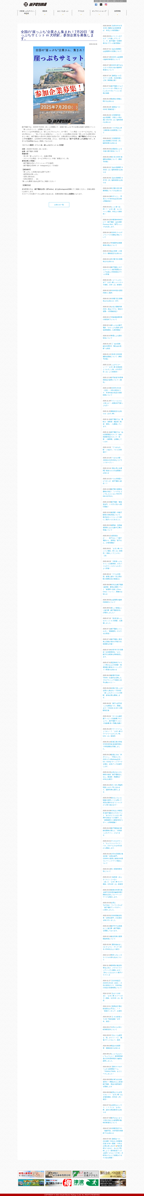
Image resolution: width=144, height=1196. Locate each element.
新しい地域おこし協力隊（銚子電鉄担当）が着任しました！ (112, 610)
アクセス (81, 11)
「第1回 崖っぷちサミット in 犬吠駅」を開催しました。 (112, 620)
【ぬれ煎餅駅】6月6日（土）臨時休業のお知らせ (113, 169)
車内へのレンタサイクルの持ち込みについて (112, 957)
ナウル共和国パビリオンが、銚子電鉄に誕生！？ (112, 481)
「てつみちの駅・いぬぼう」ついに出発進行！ (112, 449)
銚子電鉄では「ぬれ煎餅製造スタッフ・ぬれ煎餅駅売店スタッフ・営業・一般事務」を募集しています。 (113, 436)
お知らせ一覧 (59, 205)
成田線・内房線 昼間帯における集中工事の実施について (112, 527)
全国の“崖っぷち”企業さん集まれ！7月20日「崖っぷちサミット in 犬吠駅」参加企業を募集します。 (113, 692)
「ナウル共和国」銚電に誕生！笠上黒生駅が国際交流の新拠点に (112, 576)
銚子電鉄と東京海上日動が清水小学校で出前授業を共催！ (112, 641)
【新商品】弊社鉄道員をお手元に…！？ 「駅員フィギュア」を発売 (112, 1008)
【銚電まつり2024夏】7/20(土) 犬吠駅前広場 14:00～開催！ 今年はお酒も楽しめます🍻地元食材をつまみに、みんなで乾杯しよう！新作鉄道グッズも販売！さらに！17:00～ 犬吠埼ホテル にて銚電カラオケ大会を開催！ (113, 1148)
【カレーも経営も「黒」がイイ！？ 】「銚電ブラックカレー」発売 (112, 1037)
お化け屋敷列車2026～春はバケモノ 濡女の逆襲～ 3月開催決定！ (113, 309)
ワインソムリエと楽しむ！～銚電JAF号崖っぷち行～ (113, 403)
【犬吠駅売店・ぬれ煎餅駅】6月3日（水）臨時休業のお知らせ (112, 140)
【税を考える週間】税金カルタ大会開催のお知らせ (112, 470)
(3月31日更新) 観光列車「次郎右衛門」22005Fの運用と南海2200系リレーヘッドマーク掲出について (113, 858)
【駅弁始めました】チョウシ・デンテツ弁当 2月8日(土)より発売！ (112, 947)
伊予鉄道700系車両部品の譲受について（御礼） (113, 380)
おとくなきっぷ (62, 11)
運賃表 (44, 11)
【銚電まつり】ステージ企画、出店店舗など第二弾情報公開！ (112, 78)
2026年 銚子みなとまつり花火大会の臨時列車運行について (113, 67)
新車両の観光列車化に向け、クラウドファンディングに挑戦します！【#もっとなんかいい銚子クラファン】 (113, 970)
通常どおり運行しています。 (115, 1)
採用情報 (117, 11)
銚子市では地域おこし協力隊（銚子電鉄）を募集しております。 (112, 928)
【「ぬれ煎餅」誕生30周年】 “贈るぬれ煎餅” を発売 (112, 346)
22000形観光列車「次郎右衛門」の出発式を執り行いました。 (112, 918)
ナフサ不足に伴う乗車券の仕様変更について (112, 130)
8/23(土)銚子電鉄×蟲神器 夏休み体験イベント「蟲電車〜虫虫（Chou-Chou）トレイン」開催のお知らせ (113, 589)
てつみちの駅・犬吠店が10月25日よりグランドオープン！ (112, 460)
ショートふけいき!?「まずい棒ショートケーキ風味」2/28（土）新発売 (113, 282)
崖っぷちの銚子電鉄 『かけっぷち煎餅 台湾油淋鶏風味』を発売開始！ (113, 327)
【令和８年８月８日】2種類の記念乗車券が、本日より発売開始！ (112, 28)
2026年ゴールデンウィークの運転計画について (112, 235)
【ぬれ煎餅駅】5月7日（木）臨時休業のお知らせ (113, 180)
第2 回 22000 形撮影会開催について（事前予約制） (112, 159)
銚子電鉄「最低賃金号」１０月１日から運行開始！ (112, 504)
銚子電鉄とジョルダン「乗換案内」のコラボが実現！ (112, 631)
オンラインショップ (99, 11)
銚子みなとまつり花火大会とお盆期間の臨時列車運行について (112, 1120)
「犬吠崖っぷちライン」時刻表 (26, 12)
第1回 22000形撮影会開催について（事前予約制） (112, 356)
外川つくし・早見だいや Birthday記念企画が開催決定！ (112, 198)
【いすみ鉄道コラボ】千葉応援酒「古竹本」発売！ (112, 1019)
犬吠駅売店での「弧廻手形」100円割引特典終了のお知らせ (113, 1130)
